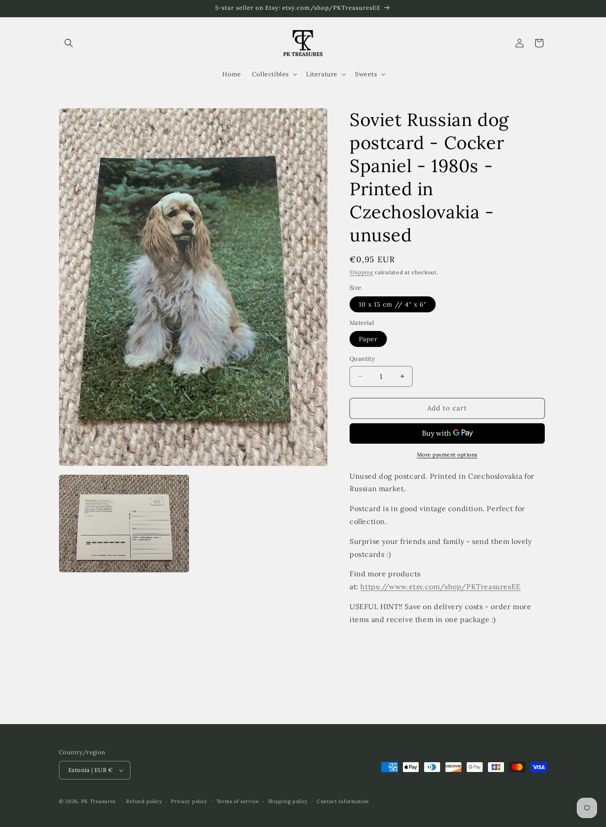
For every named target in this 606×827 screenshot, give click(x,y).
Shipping (362, 272)
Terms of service (237, 801)
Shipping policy (288, 801)
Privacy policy (189, 801)
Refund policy (144, 801)
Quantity (362, 358)
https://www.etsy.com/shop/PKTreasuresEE (440, 586)
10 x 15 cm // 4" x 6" (392, 304)
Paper (368, 339)
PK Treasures (98, 801)
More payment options (447, 454)
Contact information (343, 801)
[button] (69, 43)
